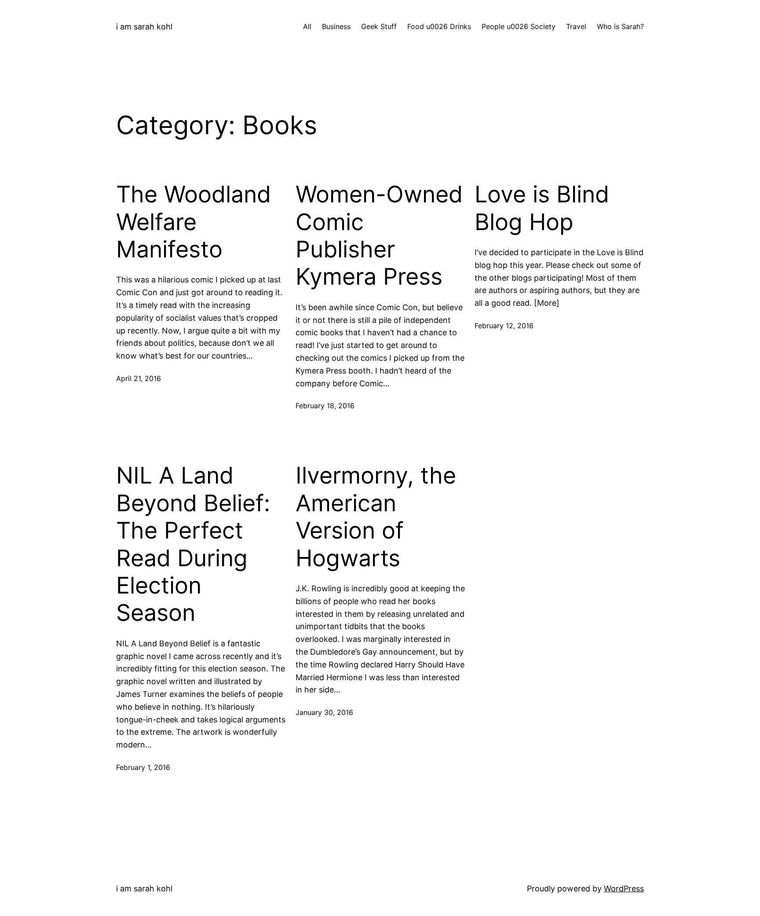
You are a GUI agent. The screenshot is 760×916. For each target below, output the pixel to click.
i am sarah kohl (144, 26)
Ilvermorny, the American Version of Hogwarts (376, 517)
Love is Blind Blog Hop (542, 208)
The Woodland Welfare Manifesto (193, 222)
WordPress (624, 888)
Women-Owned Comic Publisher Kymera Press (379, 235)
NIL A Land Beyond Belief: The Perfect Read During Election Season (193, 544)
